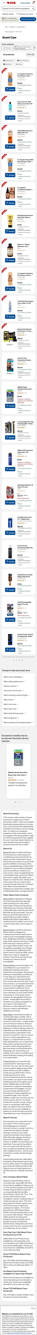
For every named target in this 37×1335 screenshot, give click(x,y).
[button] (30, 54)
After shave (8, 699)
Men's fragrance (10, 718)
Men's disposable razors (13, 681)
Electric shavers (10, 686)
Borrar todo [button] (19, 64)
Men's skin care (10, 709)
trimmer (11, 1126)
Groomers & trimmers (13, 690)
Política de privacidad (13, 1333)
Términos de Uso (26, 1333)
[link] (25, 107)
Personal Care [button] (9, 60)
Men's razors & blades (13, 677)
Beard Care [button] (8, 64)
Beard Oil (7, 852)
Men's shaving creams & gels (15, 695)
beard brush (10, 1061)
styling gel (12, 1019)
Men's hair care (10, 704)
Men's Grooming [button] (23, 60)
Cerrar (33, 1308)
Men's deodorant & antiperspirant (17, 722)
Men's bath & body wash (14, 713)
